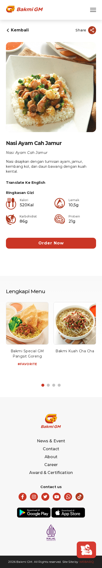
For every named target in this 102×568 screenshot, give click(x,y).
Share (81, 30)
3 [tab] (53, 385)
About (51, 456)
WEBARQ (86, 562)
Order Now (51, 243)
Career (51, 464)
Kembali (20, 30)
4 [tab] (59, 385)
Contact (51, 449)
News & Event (51, 441)
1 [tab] (42, 385)
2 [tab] (48, 385)
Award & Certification (51, 472)
